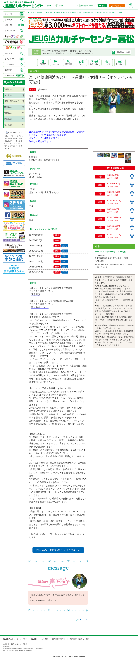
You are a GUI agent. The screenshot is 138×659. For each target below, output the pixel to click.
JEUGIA (34, 639)
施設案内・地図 (123, 52)
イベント (107, 64)
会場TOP (43, 64)
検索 (103, 6)
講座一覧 (73, 12)
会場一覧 (40, 12)
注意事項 (35, 294)
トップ (31, 12)
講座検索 (68, 64)
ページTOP (82, 619)
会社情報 (44, 639)
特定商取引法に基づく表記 (79, 639)
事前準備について (40, 307)
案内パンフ (120, 64)
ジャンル (81, 64)
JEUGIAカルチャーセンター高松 (56, 12)
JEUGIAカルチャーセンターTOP (15, 639)
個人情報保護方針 (58, 639)
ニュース (55, 64)
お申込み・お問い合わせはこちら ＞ (58, 550)
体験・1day (94, 64)
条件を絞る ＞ (117, 6)
